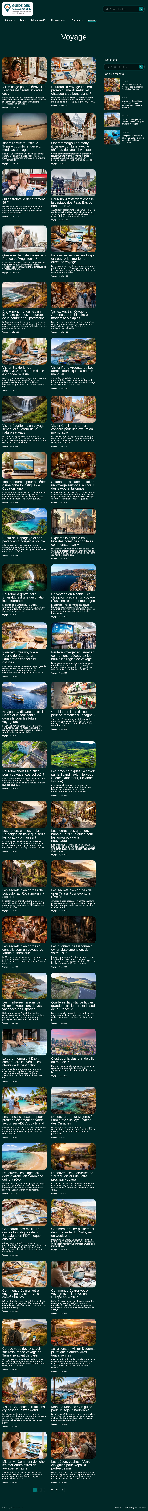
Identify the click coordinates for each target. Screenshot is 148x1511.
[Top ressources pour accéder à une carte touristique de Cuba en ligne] (24, 465)
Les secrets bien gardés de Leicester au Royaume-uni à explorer (23, 893)
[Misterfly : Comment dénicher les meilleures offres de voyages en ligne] (24, 1445)
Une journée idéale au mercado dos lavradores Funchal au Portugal (132, 87)
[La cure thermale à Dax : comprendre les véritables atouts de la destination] (24, 1042)
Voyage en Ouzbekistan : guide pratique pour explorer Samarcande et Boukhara (132, 104)
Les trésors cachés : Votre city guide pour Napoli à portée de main (70, 1465)
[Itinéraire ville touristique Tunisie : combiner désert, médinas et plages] (24, 126)
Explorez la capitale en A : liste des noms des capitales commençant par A (72, 541)
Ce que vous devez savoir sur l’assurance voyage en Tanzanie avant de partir (21, 1352)
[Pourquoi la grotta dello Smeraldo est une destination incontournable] (24, 577)
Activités (125, 81)
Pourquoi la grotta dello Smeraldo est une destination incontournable (23, 597)
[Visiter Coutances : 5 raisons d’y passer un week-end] (24, 1390)
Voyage (5, 107)
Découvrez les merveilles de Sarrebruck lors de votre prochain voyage (72, 1176)
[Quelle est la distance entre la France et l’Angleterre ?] (24, 239)
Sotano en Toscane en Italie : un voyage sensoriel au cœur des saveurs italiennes (72, 485)
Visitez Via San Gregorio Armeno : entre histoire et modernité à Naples (70, 315)
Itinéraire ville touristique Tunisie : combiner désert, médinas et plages (21, 146)
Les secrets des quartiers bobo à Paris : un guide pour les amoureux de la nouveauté (72, 836)
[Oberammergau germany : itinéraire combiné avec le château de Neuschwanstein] (73, 126)
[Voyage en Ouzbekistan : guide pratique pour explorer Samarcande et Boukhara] (112, 102)
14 (57, 1490)
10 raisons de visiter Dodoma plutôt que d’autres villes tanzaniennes (73, 1352)
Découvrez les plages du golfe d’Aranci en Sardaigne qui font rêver (22, 1176)
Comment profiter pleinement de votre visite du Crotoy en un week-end (72, 1232)
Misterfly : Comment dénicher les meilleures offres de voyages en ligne (24, 1465)
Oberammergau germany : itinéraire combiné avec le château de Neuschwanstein (72, 146)
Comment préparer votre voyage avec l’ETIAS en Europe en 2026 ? (69, 1294)
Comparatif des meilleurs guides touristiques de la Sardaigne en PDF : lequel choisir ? (21, 1234)
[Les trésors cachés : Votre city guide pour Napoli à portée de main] (73, 1445)
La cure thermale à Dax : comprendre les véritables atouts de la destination (21, 1062)
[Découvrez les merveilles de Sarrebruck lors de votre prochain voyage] (73, 1156)
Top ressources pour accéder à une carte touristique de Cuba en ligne (24, 485)
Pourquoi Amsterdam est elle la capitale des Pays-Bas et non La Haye (72, 202)
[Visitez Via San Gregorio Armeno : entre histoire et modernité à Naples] (73, 295)
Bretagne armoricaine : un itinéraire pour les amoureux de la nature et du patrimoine (23, 315)
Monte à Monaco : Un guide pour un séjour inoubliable (71, 1408)
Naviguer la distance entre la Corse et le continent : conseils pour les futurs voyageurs (23, 717)
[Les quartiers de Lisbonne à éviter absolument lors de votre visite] (73, 929)
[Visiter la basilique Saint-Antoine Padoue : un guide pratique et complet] (112, 120)
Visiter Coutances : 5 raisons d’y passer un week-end (23, 1408)
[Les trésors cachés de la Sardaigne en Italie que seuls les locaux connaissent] (24, 814)
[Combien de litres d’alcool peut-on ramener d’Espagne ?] (73, 695)
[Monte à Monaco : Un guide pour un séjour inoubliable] (73, 1390)
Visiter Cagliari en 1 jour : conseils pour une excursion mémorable (72, 429)
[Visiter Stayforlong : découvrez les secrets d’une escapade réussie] (24, 351)
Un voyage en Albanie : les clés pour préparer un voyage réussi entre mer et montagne (73, 597)
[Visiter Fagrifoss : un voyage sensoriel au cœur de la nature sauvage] (24, 409)
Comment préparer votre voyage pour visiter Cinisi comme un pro (21, 1294)
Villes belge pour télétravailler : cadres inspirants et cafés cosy (24, 90)
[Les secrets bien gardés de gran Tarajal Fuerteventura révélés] (73, 873)
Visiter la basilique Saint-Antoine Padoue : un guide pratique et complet (133, 121)
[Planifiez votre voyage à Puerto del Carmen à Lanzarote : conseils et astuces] (24, 635)
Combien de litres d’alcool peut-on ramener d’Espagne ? (73, 713)
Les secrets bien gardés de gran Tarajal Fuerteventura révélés (71, 893)
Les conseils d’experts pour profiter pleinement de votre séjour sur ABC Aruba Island (23, 1120)
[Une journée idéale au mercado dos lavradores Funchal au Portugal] (112, 85)
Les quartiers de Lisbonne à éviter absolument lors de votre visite (71, 949)
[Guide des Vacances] (17, 9)
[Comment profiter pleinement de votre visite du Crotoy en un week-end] (73, 1212)
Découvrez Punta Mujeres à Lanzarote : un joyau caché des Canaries (72, 1120)
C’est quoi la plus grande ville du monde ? (72, 1060)
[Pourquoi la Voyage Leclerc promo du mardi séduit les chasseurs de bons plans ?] (73, 70)
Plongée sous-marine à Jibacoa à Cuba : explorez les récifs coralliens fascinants (133, 139)
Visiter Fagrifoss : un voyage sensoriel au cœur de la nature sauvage (23, 429)
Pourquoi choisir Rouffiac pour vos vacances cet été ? (23, 772)
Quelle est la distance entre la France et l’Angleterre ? (24, 256)
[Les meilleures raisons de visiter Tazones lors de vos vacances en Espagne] (24, 986)
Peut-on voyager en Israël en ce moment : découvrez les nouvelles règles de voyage (72, 655)
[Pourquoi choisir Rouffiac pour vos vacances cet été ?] (24, 754)
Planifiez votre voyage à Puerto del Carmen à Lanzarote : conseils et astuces (20, 657)
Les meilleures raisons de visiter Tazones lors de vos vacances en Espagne (22, 1005)
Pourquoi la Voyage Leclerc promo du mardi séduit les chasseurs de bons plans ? (71, 90)
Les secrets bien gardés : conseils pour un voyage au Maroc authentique (22, 949)
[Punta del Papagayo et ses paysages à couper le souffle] (24, 521)
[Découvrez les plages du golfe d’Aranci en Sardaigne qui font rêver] (24, 1156)
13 (52, 1490)
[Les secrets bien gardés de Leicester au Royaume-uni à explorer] (24, 873)
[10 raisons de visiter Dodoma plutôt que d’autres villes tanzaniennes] (73, 1332)
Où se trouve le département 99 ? (23, 200)
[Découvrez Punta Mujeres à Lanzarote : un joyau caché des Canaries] (73, 1100)
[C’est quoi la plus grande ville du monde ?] (73, 1042)
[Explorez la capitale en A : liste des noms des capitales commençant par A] (73, 521)
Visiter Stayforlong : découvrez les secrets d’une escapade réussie (23, 371)
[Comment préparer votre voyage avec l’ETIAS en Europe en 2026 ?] (73, 1274)
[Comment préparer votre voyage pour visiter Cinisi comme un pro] (24, 1274)
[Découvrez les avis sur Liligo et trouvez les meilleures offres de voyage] (73, 239)
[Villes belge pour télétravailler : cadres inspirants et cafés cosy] (24, 70)
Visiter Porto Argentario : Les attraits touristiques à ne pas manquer (72, 371)
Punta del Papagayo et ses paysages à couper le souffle (23, 539)
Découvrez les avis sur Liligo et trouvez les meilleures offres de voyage (72, 258)
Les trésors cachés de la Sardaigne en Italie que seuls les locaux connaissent (23, 834)
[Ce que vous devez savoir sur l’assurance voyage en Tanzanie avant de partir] (24, 1332)
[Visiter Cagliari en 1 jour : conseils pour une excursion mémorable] (73, 409)
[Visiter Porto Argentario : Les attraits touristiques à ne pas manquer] (73, 351)
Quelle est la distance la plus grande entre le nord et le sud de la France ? (73, 1005)
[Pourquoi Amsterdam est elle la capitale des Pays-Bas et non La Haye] (73, 182)
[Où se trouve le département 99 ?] (24, 182)
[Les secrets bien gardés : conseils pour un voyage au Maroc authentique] (24, 929)
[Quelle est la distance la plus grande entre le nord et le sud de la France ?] (73, 986)
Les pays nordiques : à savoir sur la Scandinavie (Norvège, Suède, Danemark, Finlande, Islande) (73, 776)
